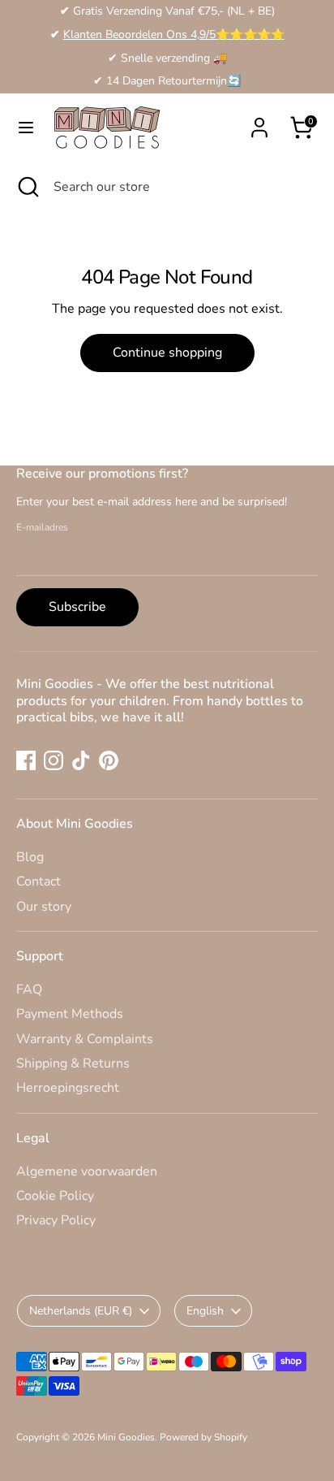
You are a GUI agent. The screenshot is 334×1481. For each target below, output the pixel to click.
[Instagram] (53, 760)
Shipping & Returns (73, 1063)
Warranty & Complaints (84, 1039)
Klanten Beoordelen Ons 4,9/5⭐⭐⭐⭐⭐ (174, 34)
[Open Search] (26, 187)
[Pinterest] (108, 760)
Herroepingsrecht (67, 1088)
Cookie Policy (55, 1196)
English (205, 1311)
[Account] (259, 119)
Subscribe (77, 607)
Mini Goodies (126, 1437)
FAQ (29, 989)
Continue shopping (167, 353)
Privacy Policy (56, 1220)
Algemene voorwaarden (86, 1171)
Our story (43, 907)
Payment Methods (69, 1014)
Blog (30, 857)
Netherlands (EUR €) (80, 1311)
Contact (38, 881)
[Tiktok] (81, 760)
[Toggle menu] (26, 127)
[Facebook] (26, 760)
